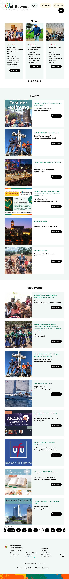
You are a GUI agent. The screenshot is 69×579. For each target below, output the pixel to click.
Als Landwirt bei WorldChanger (34, 48)
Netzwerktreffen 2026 (55, 48)
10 (53, 530)
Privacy (37, 568)
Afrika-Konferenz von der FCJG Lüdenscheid (46, 419)
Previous (11, 530)
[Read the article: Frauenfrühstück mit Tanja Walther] (18, 305)
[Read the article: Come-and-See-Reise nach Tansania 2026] (18, 260)
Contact (19, 568)
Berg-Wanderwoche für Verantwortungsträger (43, 360)
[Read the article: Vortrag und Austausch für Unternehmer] (18, 172)
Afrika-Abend (39, 335)
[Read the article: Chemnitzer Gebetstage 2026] (18, 231)
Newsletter (59, 5)
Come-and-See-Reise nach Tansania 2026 (44, 255)
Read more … (15, 71)
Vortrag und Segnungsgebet (45, 478)
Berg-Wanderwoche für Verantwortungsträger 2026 (45, 137)
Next (59, 530)
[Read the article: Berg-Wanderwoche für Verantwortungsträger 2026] (18, 142)
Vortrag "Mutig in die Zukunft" (45, 449)
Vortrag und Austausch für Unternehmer (44, 170)
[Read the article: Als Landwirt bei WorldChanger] (34, 32)
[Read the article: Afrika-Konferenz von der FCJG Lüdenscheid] (18, 423)
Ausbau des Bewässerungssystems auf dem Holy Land (16, 50)
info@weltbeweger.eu (32, 557)
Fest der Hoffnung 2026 (43, 110)
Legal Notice (28, 568)
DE (36, 5)
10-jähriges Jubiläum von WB (45, 200)
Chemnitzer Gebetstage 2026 (45, 225)
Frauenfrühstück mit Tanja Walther (47, 301)
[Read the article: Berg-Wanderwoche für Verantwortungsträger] (18, 364)
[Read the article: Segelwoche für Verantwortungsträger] (18, 393)
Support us (46, 5)
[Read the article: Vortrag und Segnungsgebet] (18, 482)
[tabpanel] (14, 51)
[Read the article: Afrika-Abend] (18, 334)
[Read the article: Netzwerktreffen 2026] (55, 32)
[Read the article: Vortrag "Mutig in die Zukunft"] (18, 452)
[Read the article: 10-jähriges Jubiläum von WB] (18, 201)
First (3, 530)
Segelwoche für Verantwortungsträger (42, 388)
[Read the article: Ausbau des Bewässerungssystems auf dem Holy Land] (14, 32)
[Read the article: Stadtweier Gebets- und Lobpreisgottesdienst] (18, 511)
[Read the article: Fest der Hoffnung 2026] (18, 113)
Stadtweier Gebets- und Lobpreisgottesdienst (43, 508)
